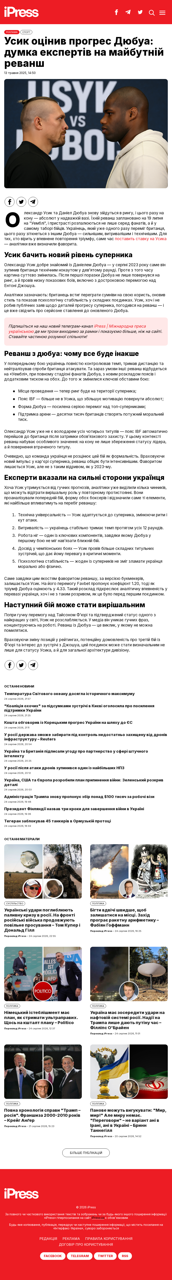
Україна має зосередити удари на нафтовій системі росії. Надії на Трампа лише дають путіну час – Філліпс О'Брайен (127, 1020)
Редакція (48, 1239)
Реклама (71, 1239)
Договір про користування (86, 1244)
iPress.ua (98, 1217)
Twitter (105, 1256)
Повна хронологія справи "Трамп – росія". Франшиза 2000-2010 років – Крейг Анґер (42, 1115)
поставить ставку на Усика (141, 238)
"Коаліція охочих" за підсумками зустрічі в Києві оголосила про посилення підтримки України (79, 708)
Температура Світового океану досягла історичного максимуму (69, 693)
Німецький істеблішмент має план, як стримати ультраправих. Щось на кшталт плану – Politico (41, 1017)
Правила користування (109, 1239)
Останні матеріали (22, 839)
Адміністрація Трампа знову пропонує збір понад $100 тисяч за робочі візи (79, 796)
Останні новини (19, 686)
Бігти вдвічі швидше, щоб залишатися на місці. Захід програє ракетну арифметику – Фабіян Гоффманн (124, 917)
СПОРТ (26, 32)
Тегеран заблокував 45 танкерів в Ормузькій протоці (57, 821)
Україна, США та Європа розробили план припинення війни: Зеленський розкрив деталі (83, 782)
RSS (125, 1256)
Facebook (53, 1256)
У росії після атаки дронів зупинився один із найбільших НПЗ (64, 768)
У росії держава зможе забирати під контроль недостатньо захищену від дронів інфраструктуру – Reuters (85, 736)
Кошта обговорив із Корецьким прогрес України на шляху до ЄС (68, 722)
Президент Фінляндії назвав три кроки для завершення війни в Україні (74, 809)
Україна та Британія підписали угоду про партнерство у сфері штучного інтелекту (76, 753)
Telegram (80, 1256)
